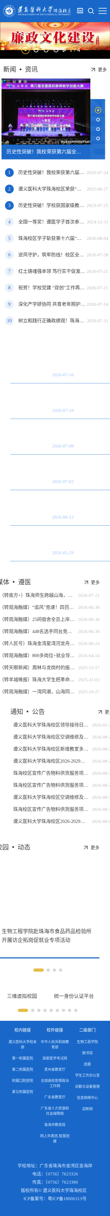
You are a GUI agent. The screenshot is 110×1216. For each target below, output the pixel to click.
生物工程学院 (87, 1042)
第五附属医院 (22, 1092)
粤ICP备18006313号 (67, 1198)
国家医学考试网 (55, 1058)
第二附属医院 (22, 1070)
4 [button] (56, 50)
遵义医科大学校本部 (23, 1044)
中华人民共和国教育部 (55, 1044)
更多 (102, 69)
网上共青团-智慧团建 (55, 1138)
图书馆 (87, 1053)
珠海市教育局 (54, 1125)
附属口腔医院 (22, 1081)
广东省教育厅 (54, 1097)
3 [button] (46, 50)
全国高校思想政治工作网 (55, 1083)
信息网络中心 (87, 1098)
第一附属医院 (22, 1058)
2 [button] (36, 50)
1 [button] (25, 50)
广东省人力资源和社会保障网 (55, 1111)
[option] (55, 40)
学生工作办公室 (87, 1075)
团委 (87, 1064)
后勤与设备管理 (87, 1087)
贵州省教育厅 (54, 1070)
